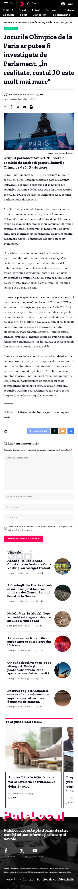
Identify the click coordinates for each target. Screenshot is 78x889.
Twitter (24, 856)
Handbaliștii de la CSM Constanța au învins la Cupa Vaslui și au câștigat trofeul (29, 564)
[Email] (25, 107)
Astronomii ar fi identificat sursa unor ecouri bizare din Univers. (29, 641)
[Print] (31, 107)
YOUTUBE (38, 856)
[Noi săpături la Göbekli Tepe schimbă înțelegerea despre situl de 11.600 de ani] (62, 619)
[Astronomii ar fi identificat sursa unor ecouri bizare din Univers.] (62, 644)
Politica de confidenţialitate (57, 879)
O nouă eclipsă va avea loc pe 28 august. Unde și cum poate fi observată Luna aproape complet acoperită (29, 668)
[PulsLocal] (24, 4)
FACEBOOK (10, 856)
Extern (11, 28)
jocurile (51, 412)
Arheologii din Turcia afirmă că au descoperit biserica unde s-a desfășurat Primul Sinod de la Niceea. (29, 591)
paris (7, 417)
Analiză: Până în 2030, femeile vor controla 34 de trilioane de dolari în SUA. (31, 781)
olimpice (62, 412)
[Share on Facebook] (11, 107)
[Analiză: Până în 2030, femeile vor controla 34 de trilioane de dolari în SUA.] (33, 749)
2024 (21, 412)
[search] (63, 4)
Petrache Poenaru (19, 94)
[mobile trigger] (7, 4)
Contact (29, 879)
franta (41, 412)
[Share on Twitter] (18, 107)
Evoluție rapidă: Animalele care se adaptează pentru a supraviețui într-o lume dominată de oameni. (28, 696)
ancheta (30, 412)
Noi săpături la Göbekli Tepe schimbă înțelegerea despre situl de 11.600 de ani (29, 617)
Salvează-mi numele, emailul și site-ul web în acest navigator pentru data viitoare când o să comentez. (40, 528)
